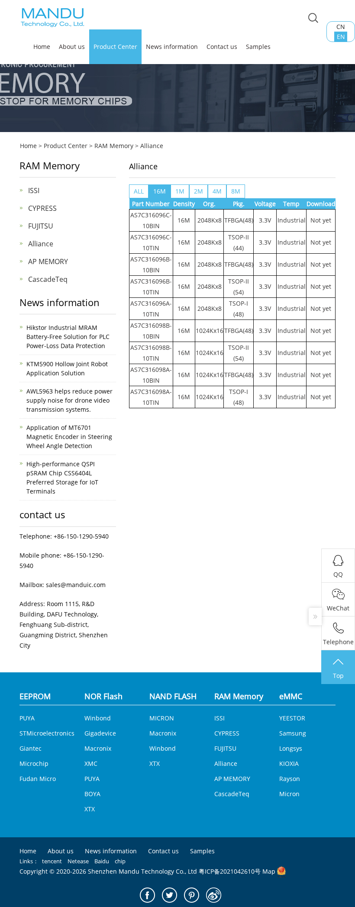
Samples (258, 46)
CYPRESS (42, 208)
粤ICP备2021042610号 (230, 871)
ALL (139, 191)
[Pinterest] (191, 895)
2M (198, 191)
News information (172, 46)
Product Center (115, 46)
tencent (52, 861)
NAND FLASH (173, 696)
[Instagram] (213, 895)
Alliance (151, 146)
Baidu (101, 861)
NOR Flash (103, 696)
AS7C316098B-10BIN (151, 330)
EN (341, 36)
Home (28, 146)
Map (268, 871)
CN (340, 27)
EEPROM (35, 696)
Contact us (222, 46)
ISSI (33, 190)
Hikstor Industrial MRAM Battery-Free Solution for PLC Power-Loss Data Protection (68, 336)
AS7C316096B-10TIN (151, 286)
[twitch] (169, 895)
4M (217, 191)
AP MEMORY (48, 261)
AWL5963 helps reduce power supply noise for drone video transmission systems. (69, 400)
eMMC (290, 696)
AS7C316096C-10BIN (151, 220)
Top (338, 675)
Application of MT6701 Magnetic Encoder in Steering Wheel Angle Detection (69, 436)
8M (235, 191)
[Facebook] (147, 895)
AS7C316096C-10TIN (151, 242)
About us (72, 46)
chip (120, 861)
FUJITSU (40, 226)
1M (179, 191)
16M (159, 191)
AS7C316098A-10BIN (151, 374)
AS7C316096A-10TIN (151, 308)
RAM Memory (113, 146)
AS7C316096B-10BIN (151, 264)
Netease (78, 861)
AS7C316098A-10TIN (151, 397)
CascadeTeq (48, 279)
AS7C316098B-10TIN (151, 352)
